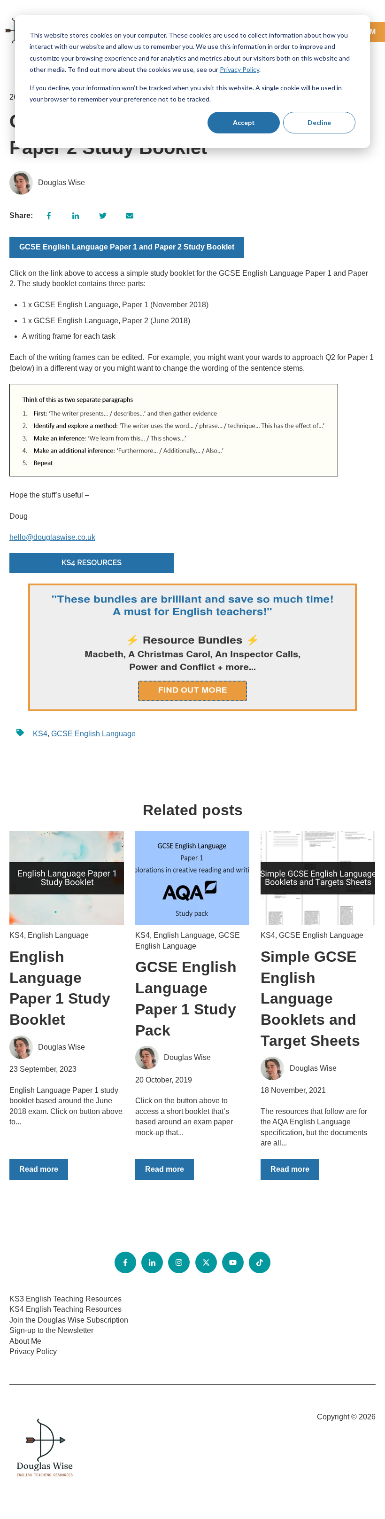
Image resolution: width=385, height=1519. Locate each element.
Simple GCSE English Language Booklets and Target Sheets (310, 998)
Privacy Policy (239, 69)
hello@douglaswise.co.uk (52, 537)
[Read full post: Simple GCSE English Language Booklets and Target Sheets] (318, 878)
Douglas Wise (61, 183)
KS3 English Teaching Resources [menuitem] (65, 1299)
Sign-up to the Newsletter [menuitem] (51, 1330)
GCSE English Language (93, 734)
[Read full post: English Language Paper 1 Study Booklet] (66, 878)
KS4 (40, 734)
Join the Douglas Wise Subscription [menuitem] (68, 1320)
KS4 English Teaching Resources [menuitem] (65, 1309)
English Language (58, 935)
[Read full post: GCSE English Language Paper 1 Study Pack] (192, 878)
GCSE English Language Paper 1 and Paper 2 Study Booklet (126, 247)
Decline (319, 122)
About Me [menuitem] (25, 1341)
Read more (38, 1169)
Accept (244, 122)
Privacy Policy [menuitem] (33, 1351)
